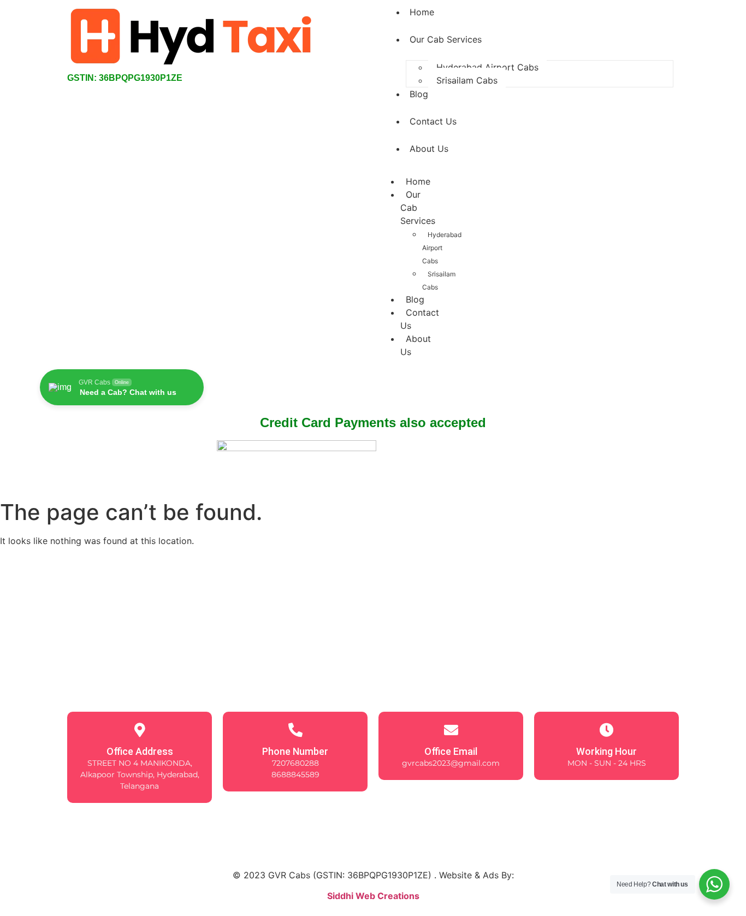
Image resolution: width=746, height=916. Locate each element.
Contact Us (433, 121)
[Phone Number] (295, 730)
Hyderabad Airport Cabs (487, 67)
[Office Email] (451, 730)
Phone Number (295, 751)
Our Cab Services (446, 39)
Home (418, 181)
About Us (429, 148)
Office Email (450, 751)
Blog (419, 93)
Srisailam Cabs (467, 80)
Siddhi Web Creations (373, 895)
